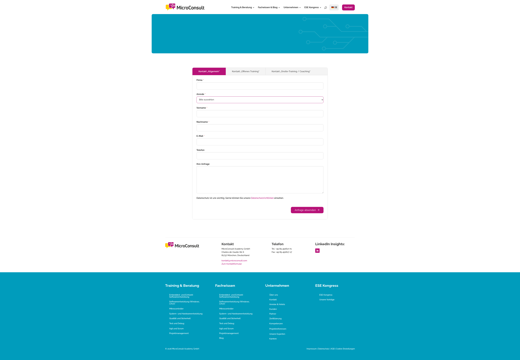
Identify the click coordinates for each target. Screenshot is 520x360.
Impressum (312, 349)
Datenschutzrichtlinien (262, 198)
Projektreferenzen (277, 329)
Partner (272, 314)
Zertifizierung (275, 318)
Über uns (273, 295)
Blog (221, 338)
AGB (332, 349)
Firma (200, 80)
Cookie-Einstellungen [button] (345, 349)
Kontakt (348, 7)
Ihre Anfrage (203, 164)
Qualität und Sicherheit (180, 318)
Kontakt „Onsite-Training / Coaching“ (291, 71)
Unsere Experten (277, 334)
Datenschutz (323, 349)
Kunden (273, 309)
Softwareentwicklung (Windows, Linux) (184, 302)
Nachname (202, 122)
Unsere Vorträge (326, 299)
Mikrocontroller (176, 308)
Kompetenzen (276, 323)
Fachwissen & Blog (267, 7)
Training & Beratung (241, 7)
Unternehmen (291, 7)
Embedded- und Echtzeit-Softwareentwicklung (181, 296)
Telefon (200, 150)
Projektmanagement (179, 333)
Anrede (201, 94)
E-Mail (200, 136)
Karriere (273, 339)
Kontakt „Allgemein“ (209, 71)
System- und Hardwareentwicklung (185, 313)
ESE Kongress (311, 7)
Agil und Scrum (176, 328)
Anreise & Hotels (277, 304)
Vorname (201, 108)
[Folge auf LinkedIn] (317, 250)
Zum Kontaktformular (232, 264)
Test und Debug (176, 323)
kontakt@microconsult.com (234, 260)
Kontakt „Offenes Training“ (245, 71)
